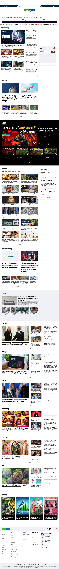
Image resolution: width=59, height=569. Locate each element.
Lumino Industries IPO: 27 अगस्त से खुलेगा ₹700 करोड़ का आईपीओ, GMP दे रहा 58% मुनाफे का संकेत (18, 70)
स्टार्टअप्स (12, 546)
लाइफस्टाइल (5, 437)
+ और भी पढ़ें (19, 244)
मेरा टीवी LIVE (42, 17)
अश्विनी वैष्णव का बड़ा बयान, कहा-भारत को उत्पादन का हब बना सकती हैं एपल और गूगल (15, 282)
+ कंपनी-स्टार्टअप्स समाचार (20, 286)
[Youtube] (56, 529)
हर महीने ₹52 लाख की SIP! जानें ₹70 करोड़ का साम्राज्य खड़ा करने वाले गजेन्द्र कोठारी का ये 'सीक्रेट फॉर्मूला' (10, 204)
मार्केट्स (12, 535)
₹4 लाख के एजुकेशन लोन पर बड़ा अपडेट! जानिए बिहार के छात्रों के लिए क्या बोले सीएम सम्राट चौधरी (31, 38)
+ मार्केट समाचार (20, 116)
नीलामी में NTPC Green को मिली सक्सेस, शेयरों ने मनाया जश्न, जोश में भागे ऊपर (15, 112)
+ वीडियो (29, 162)
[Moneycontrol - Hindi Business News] (29, 10)
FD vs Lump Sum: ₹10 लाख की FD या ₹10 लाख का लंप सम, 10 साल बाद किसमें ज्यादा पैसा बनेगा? (29, 204)
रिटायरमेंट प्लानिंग (13, 557)
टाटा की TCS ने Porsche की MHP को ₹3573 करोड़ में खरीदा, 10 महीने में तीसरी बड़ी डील (12, 46)
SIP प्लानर (12, 561)
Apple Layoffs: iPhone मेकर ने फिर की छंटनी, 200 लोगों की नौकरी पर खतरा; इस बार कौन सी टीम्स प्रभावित (6, 282)
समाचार (7, 17)
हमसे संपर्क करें (18, 564)
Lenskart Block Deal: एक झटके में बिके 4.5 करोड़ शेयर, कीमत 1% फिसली (24, 112)
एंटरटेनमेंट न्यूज (5, 409)
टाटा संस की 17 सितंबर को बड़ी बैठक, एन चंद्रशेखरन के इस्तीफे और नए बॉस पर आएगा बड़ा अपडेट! (31, 48)
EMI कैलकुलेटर (13, 559)
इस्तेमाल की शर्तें (34, 564)
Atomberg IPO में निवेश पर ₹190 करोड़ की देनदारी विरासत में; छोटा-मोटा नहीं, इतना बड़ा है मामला (10, 265)
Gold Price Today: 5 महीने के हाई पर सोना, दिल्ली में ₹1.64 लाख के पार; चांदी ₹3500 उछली (18, 58)
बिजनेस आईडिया (13, 551)
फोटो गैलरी (30, 17)
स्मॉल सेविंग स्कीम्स (25, 536)
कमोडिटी (37, 17)
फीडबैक (22, 564)
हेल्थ (24, 17)
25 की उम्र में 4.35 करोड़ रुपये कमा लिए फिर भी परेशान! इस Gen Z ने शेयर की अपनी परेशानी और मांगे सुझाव (6, 314)
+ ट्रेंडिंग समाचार (20, 317)
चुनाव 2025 (13, 553)
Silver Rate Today (14, 549)
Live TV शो (3, 545)
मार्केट (4, 17)
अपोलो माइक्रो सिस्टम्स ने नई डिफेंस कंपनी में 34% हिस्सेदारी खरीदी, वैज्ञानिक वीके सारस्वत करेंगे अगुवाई (6, 69)
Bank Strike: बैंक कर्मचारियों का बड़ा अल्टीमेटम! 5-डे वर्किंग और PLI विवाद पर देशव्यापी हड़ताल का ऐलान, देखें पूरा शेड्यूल (10, 216)
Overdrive (33, 542)
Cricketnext (34, 540)
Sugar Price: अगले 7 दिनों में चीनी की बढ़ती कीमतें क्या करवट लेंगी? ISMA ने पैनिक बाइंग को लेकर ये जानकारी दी (31, 52)
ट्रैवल (27, 17)
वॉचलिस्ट (3, 543)
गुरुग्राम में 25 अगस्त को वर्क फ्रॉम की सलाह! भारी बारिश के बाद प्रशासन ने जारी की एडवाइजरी (31, 72)
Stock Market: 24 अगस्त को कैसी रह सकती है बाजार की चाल (49, 157)
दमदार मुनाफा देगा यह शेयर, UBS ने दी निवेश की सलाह (22, 157)
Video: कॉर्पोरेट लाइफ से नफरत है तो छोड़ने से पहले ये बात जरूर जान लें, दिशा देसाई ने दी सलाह (34, 314)
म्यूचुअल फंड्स (13, 540)
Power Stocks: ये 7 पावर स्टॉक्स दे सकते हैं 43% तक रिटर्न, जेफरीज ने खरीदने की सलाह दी (31, 58)
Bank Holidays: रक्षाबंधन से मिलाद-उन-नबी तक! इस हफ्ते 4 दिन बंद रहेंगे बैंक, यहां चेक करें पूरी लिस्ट (10, 228)
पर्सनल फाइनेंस (4, 551)
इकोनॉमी (12, 539)
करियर (39, 564)
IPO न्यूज (4, 352)
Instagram (52, 529)
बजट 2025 (3, 534)
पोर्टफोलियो (3, 540)
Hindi (4, 6)
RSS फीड (44, 564)
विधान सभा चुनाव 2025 (14, 554)
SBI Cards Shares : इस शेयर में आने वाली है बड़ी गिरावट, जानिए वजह (8, 156)
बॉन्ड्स (23, 537)
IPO (17, 17)
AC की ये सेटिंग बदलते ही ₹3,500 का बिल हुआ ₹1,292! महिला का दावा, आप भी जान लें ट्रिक (28, 298)
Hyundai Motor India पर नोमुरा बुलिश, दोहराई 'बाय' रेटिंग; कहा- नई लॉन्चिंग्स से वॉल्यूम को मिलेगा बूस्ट (9, 98)
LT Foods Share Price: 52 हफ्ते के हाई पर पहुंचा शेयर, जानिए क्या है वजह (29, 97)
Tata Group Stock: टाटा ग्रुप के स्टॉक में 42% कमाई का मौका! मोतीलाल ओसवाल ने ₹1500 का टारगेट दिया (31, 35)
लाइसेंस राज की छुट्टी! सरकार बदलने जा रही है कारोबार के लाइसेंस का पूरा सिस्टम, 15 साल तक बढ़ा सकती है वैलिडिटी (33, 282)
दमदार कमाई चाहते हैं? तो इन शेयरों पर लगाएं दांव (36, 157)
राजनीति (3, 538)
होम (2, 17)
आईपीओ (12, 544)
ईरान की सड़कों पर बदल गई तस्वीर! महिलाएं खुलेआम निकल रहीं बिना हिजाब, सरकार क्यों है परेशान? (31, 69)
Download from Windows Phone (46, 544)
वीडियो (34, 17)
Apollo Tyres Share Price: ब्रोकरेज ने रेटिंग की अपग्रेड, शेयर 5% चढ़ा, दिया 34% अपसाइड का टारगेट (34, 112)
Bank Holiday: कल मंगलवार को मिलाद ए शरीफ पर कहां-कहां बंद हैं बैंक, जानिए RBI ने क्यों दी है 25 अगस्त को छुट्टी (31, 41)
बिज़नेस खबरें (13, 533)
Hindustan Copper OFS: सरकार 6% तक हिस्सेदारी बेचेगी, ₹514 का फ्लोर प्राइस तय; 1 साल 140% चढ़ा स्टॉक (6, 58)
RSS (54, 529)
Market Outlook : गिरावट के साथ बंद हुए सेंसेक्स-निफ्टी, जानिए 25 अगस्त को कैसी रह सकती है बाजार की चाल (31, 55)
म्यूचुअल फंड (3, 553)
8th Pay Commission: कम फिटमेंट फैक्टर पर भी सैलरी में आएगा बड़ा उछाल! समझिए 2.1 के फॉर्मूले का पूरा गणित (29, 193)
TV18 (33, 537)
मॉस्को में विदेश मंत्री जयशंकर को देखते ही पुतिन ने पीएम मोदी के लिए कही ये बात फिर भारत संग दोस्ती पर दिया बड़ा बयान (31, 45)
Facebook (48, 529)
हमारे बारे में (14, 564)
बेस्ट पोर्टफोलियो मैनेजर (26, 534)
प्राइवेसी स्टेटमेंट (29, 564)
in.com (33, 539)
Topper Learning (35, 544)
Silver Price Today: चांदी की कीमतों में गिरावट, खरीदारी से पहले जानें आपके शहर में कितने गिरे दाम (29, 215)
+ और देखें (47, 64)
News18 (33, 533)
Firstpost (33, 535)
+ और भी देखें (48, 197)
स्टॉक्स (12, 537)
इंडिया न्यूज (4, 323)
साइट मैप (41, 564)
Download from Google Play (46, 537)
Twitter (50, 529)
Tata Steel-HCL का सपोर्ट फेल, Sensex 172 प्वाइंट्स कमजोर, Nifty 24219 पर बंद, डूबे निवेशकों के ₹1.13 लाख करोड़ (31, 62)
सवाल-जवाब (24, 539)
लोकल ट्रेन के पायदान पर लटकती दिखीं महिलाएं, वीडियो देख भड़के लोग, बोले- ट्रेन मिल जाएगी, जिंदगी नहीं (15, 314)
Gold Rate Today (14, 547)
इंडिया (15, 17)
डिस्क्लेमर (25, 564)
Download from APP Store (46, 541)
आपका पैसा (11, 17)
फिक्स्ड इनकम (4, 549)
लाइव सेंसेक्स (24, 532)
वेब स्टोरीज (21, 17)
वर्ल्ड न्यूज (4, 380)
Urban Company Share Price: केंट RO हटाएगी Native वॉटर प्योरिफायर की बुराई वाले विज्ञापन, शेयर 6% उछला (6, 112)
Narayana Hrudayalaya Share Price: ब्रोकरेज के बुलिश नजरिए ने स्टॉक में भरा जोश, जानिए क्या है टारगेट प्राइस (31, 65)
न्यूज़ (2, 536)
